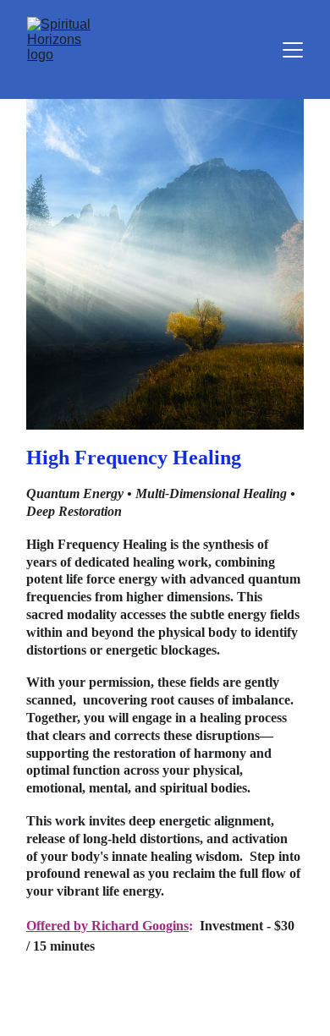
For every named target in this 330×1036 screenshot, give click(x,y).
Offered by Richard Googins (107, 925)
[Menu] (293, 50)
